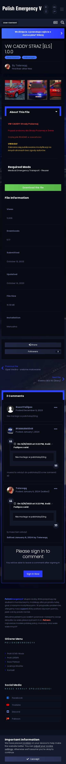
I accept (34, 759)
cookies (27, 743)
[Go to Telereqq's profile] (7, 66)
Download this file (33, 187)
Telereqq (21, 65)
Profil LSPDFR (13, 657)
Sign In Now (33, 573)
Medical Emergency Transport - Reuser (28, 170)
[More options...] (55, 407)
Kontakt (11, 670)
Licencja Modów (15, 666)
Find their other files (22, 68)
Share (34, 344)
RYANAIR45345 (24, 428)
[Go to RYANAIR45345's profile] (10, 430)
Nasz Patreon (13, 661)
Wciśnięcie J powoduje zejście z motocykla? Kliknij (33, 33)
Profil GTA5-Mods (15, 653)
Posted (29, 410)
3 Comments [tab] (15, 396)
